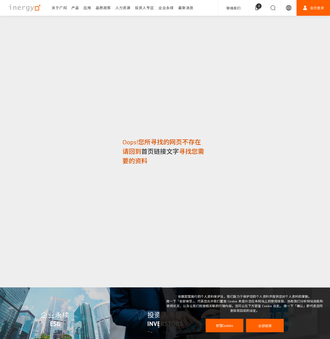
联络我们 (234, 8)
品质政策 (103, 8)
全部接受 (265, 325)
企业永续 (166, 8)
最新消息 (186, 8)
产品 (75, 8)
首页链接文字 (160, 151)
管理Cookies (224, 326)
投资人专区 (144, 8)
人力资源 (123, 8)
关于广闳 (59, 8)
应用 (87, 8)
